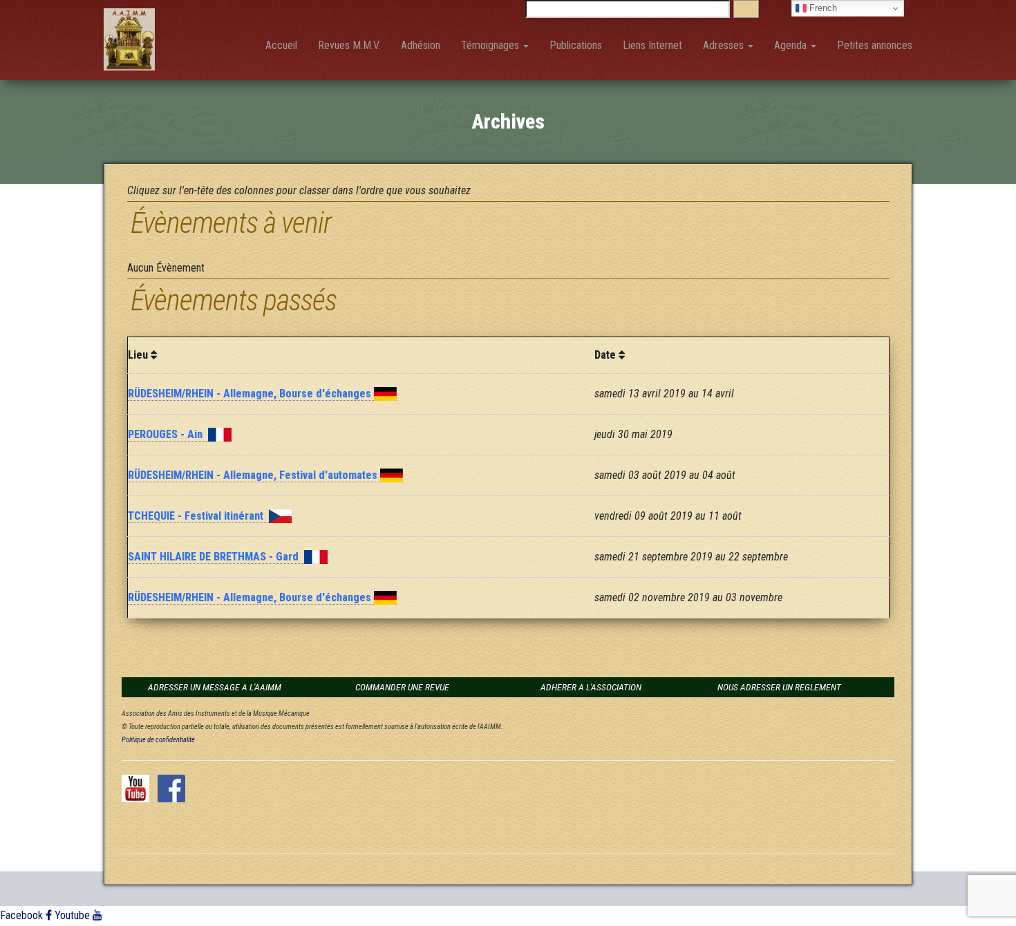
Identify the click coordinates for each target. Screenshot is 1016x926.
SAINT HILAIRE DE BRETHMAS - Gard (216, 556)
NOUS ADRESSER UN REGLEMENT (779, 686)
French (822, 8)
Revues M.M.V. (349, 45)
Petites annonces (874, 45)
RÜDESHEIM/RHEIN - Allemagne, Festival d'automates (254, 475)
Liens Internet (652, 45)
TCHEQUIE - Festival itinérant (198, 515)
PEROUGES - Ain (168, 434)
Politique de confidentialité (158, 739)
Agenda (791, 45)
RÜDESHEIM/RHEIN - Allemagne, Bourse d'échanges (251, 393)
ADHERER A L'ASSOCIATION (590, 686)
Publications (575, 45)
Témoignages (491, 45)
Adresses (724, 45)
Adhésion (420, 45)
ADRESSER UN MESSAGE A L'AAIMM (214, 686)
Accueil (281, 45)
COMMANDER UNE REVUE (402, 686)
